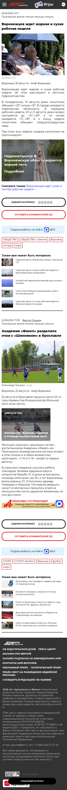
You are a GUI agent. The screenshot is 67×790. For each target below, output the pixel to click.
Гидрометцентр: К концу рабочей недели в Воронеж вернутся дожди (37, 302)
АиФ (29, 385)
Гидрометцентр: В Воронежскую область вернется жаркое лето (33, 160)
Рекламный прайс (15, 667)
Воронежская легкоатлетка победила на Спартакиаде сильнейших (36, 613)
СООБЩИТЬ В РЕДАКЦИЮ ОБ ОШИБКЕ (27, 679)
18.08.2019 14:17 (10, 13)
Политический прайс (46, 667)
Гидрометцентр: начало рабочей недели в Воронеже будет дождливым (37, 271)
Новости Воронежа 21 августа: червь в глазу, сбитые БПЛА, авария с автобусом (38, 603)
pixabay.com (9, 77)
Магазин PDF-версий (17, 653)
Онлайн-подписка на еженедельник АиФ (32, 658)
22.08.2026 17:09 (11, 320)
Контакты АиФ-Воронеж (20, 663)
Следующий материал (32, 781)
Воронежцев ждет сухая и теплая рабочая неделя (32, 188)
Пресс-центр (47, 649)
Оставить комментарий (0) (34, 214)
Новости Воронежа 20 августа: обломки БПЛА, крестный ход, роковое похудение (36, 624)
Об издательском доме (19, 649)
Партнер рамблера (30, 774)
